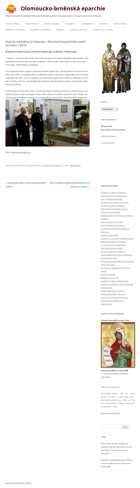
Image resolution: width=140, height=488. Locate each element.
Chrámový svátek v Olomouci (113, 205)
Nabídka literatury (79, 30)
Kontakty (103, 24)
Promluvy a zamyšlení (15, 30)
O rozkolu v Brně (108, 142)
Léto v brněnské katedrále (112, 199)
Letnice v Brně (106, 304)
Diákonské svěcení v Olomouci (113, 242)
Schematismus (87, 24)
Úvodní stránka (12, 24)
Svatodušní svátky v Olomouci (113, 294)
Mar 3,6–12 (115, 387)
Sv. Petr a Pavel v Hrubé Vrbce (113, 245)
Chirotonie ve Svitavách (110, 212)
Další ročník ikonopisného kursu (114, 209)
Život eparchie (120, 24)
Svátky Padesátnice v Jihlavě (112, 291)
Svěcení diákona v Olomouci (112, 225)
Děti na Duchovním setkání (112, 248)
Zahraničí (60, 30)
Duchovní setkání (108, 274)
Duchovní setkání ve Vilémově (113, 251)
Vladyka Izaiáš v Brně (109, 235)
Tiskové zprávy (31, 24)
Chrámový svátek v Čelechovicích (114, 281)
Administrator (75, 165)
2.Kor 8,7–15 (105, 387)
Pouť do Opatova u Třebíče (112, 222)
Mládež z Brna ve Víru (110, 278)
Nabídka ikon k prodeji (103, 30)
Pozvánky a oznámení (40, 30)
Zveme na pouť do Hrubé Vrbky (114, 196)
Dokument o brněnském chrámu (114, 297)
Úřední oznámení (51, 24)
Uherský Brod (106, 287)
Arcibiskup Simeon (108, 136)
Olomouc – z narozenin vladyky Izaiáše (117, 238)
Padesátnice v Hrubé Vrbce (112, 300)
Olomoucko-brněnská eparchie (62, 8)
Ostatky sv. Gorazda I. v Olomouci (115, 202)
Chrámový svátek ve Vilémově (113, 192)
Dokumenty (70, 24)
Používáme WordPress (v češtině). (18, 483)
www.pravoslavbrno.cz (21, 152)
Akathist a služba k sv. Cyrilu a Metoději (117, 284)
